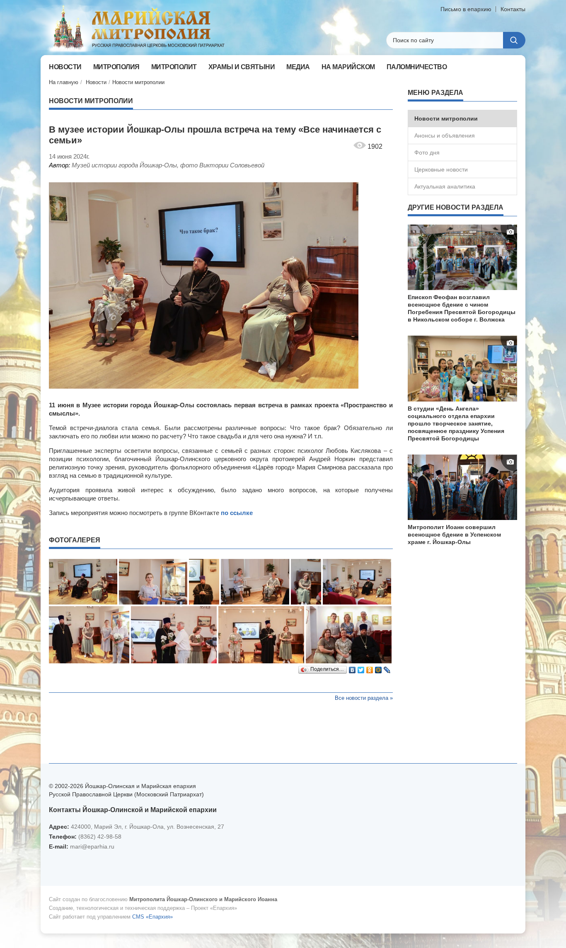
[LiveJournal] (387, 668)
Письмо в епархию (465, 9)
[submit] (514, 40)
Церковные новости (441, 169)
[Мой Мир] (378, 668)
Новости (96, 82)
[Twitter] (361, 668)
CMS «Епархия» (152, 917)
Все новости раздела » (364, 698)
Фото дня (427, 152)
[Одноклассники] (369, 668)
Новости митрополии (138, 82)
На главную (63, 82)
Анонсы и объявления (444, 135)
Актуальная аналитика (444, 186)
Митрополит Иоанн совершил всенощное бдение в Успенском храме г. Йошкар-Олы (454, 534)
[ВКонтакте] (352, 668)
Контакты (513, 9)
